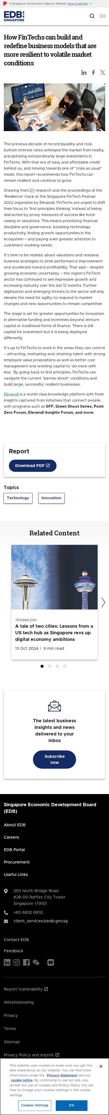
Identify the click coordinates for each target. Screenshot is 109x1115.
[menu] (102, 16)
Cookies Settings (34, 1105)
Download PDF (30, 466)
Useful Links (16, 875)
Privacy (11, 1016)
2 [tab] (50, 667)
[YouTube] (50, 962)
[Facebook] (26, 962)
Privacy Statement (62, 1075)
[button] (80, 3)
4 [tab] (65, 667)
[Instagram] (16, 962)
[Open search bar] (92, 16)
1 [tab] (43, 667)
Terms (10, 1029)
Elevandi (11, 394)
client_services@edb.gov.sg (41, 921)
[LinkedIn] (7, 962)
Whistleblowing (19, 1002)
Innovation (51, 498)
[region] (54, 1086)
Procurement (17, 862)
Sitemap (12, 1042)
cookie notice (22, 1080)
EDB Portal (14, 850)
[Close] (100, 1066)
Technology (18, 498)
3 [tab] (58, 667)
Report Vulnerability (24, 989)
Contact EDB (16, 940)
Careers (11, 837)
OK (71, 1105)
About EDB (15, 825)
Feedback (13, 951)
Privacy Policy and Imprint (29, 1055)
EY (32, 190)
